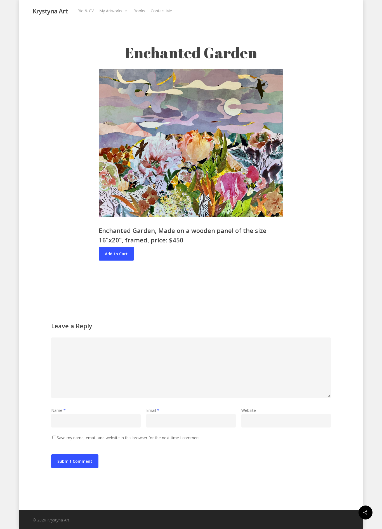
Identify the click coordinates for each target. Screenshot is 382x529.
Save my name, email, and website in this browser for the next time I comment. (129, 437)
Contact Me (161, 10)
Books (139, 10)
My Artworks (110, 10)
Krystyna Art (50, 11)
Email (152, 410)
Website (248, 410)
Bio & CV (85, 10)
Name (58, 410)
